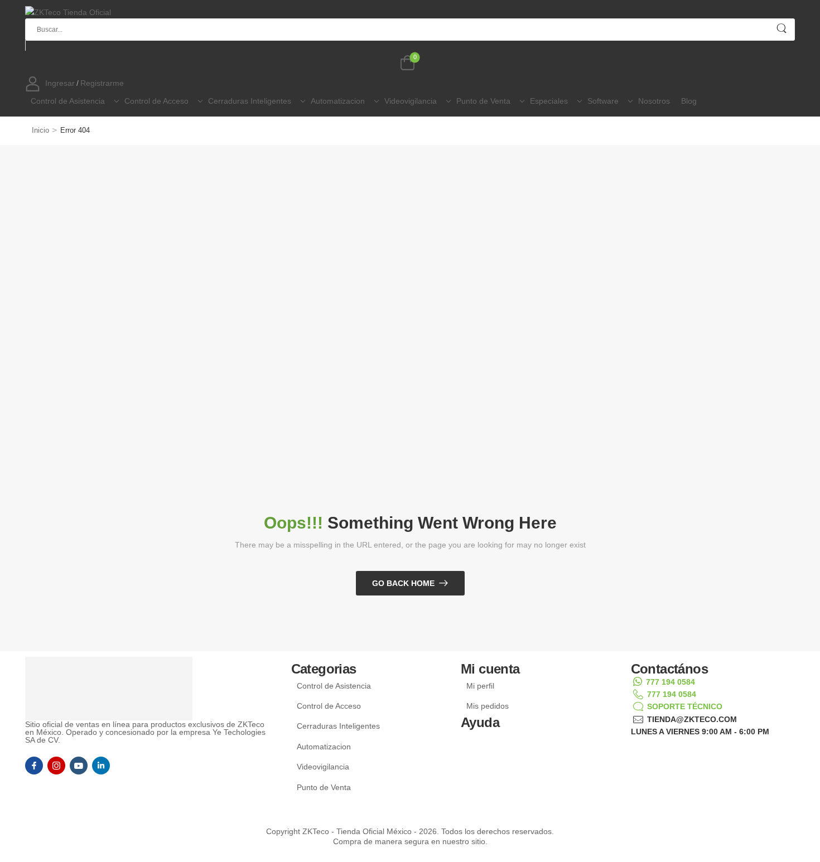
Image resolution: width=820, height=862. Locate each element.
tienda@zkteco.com (692, 719)
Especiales (549, 100)
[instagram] (56, 765)
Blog (689, 100)
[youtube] (79, 765)
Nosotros (654, 100)
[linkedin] (101, 765)
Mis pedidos (487, 705)
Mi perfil (480, 685)
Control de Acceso (156, 100)
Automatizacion (338, 100)
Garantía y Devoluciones (517, 760)
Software (603, 100)
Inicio (40, 130)
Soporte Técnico (684, 706)
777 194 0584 (670, 682)
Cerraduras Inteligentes (249, 100)
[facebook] (34, 765)
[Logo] (406, 12)
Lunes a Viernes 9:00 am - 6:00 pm (700, 731)
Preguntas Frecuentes (512, 748)
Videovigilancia (410, 100)
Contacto (483, 735)
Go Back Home (403, 583)
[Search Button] (781, 28)
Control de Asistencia (68, 100)
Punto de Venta (483, 100)
